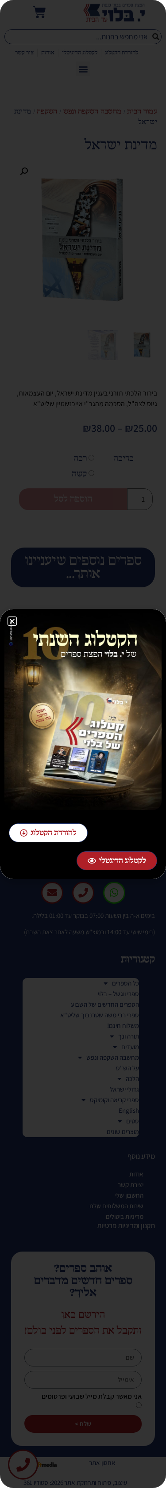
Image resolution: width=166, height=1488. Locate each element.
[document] (83, 744)
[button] (12, 621)
